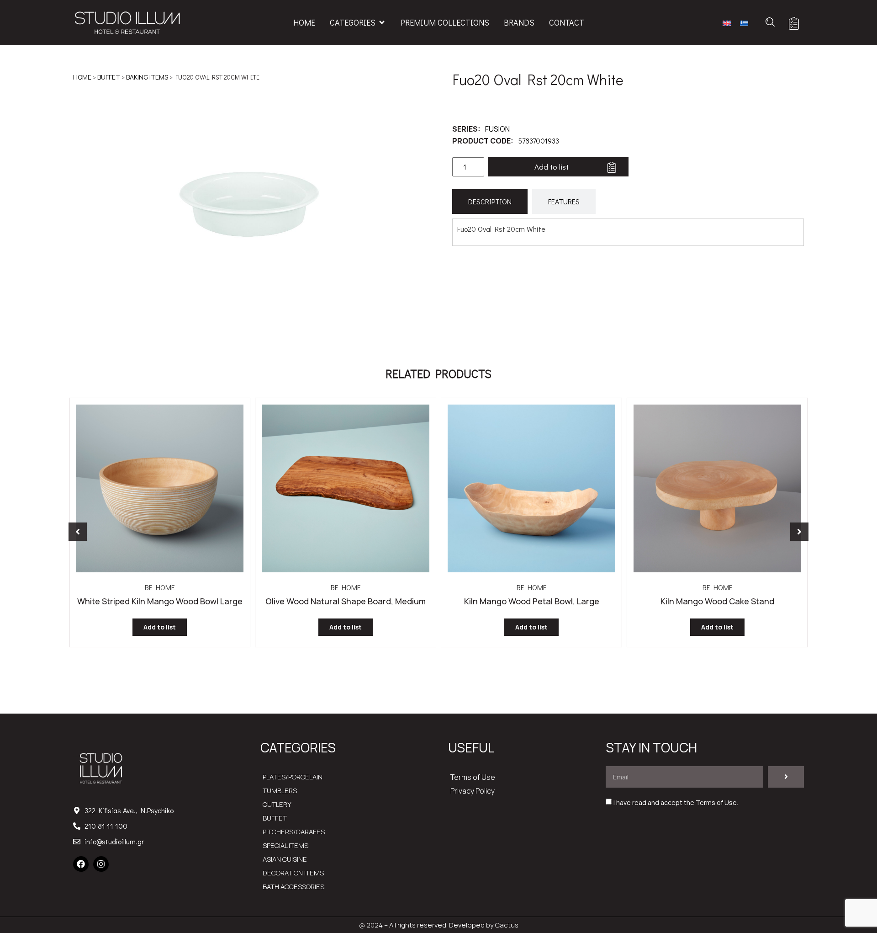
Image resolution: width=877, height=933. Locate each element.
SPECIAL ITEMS (285, 845)
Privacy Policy (472, 791)
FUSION (497, 129)
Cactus (506, 925)
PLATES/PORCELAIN (292, 777)
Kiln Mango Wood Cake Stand (717, 601)
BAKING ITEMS (147, 77)
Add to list (551, 166)
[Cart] (794, 23)
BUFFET (108, 77)
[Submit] (786, 777)
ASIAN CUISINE (285, 859)
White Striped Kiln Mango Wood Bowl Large (160, 601)
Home (82, 77)
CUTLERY (277, 804)
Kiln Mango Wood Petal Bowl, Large (531, 601)
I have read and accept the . (675, 802)
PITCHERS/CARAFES (294, 832)
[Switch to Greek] (744, 22)
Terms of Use (472, 777)
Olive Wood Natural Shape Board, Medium (345, 601)
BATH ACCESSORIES (293, 886)
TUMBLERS (280, 790)
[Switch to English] (726, 22)
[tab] (490, 201)
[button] (78, 531)
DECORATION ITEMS (293, 873)
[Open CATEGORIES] (382, 22)
